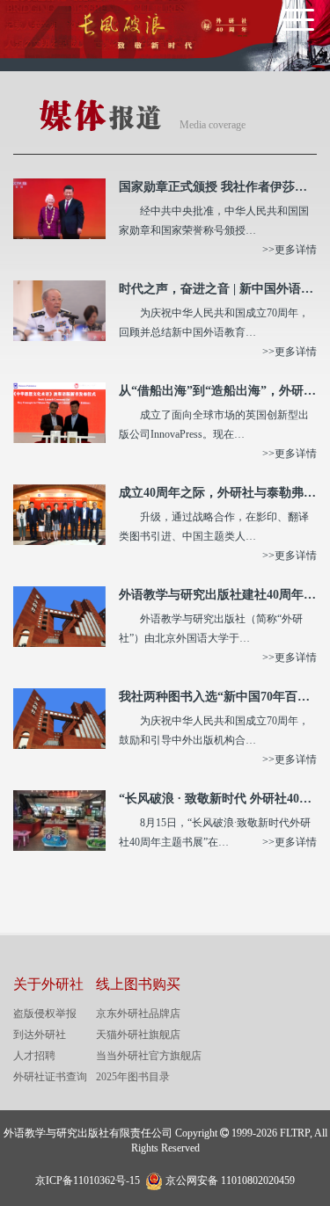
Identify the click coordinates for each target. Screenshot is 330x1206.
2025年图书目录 (133, 1077)
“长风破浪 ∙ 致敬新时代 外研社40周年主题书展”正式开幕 (218, 798)
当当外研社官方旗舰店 (149, 1056)
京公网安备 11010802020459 (230, 1178)
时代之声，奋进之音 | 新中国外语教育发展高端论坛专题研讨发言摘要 (218, 288)
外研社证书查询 (50, 1077)
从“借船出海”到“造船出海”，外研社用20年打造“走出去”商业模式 (218, 390)
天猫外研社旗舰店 (138, 1034)
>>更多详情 (289, 249)
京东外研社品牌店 (138, 1013)
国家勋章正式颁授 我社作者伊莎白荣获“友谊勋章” (218, 186)
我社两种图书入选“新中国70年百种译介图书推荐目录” (218, 696)
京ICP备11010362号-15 (87, 1180)
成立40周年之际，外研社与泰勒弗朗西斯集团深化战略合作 (218, 492)
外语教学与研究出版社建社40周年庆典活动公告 (218, 594)
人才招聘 (34, 1056)
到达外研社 (39, 1034)
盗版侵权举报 (45, 1013)
